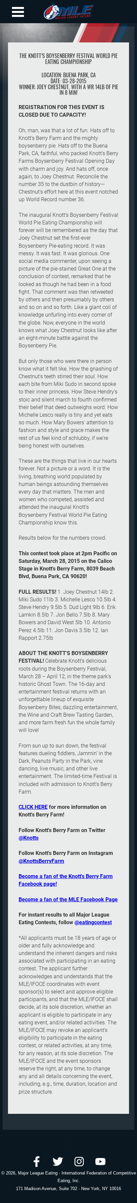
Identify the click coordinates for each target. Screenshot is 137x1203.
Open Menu (18, 12)
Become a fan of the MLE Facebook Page (68, 899)
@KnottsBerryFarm (41, 861)
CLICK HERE (33, 807)
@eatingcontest (93, 922)
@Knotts (29, 838)
